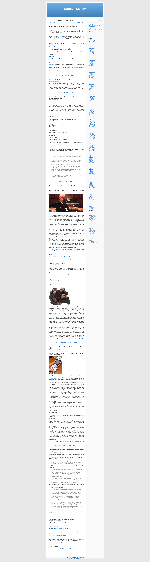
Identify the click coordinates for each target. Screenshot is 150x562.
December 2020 (92, 40)
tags (90, 30)
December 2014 (92, 59)
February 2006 (92, 174)
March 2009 (91, 134)
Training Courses (92, 31)
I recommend (91, 24)
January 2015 (91, 58)
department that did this (61, 499)
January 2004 (91, 201)
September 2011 (92, 101)
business (62, 144)
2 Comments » (72, 92)
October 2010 (91, 113)
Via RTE (50, 154)
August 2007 (91, 155)
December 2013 (92, 72)
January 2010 (91, 123)
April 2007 (91, 159)
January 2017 (91, 50)
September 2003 (92, 206)
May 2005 (91, 184)
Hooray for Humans (62, 535)
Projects (90, 27)
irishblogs (62, 75)
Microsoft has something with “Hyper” (64, 525)
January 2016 (91, 52)
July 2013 (91, 77)
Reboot (65, 30)
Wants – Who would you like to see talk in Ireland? (63, 26)
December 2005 (92, 176)
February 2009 (92, 135)
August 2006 (91, 168)
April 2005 (91, 185)
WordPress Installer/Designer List (95, 33)
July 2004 (91, 195)
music (67, 92)
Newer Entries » (80, 22)
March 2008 (91, 147)
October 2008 (91, 139)
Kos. (50, 62)
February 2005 (92, 187)
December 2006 (92, 163)
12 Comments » (73, 75)
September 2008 (92, 140)
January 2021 (91, 39)
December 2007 (92, 150)
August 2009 (91, 128)
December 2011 (92, 98)
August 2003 (91, 207)
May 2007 (91, 158)
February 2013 (92, 83)
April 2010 (91, 120)
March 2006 (91, 173)
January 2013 (91, 84)
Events (90, 218)
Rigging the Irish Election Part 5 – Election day (62, 185)
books (90, 214)
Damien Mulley (75, 8)
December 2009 (92, 124)
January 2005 (91, 188)
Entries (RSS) (70, 558)
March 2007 (91, 160)
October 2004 (91, 192)
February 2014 (92, 70)
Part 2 (50, 442)
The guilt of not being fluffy (57, 263)
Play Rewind (63, 542)
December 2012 (92, 85)
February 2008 (92, 148)
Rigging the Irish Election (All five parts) (57, 256)
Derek (50, 84)
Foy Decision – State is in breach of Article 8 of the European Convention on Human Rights (66, 150)
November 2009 (92, 125)
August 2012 (91, 89)
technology (67, 75)
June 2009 (91, 131)
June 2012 (91, 91)
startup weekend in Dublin (55, 530)
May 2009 (91, 132)
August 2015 (91, 54)
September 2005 (92, 180)
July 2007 (91, 156)
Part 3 (51, 250)
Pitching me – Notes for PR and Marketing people (95, 26)
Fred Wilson (51, 64)
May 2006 (91, 171)
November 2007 (92, 151)
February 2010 (92, 122)
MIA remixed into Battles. (59, 522)
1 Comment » (72, 548)
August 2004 (91, 194)
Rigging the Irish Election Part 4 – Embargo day (63, 279)
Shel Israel (57, 51)
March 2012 (91, 95)
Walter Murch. (52, 56)
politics (64, 259)
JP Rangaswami (57, 46)
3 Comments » (73, 514)
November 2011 (92, 99)
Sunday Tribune (92, 234)
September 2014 (92, 62)
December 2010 (92, 111)
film (89, 220)
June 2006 (91, 170)
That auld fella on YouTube (55, 537)
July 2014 (91, 64)
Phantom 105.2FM (73, 83)
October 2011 (91, 100)
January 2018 (91, 48)
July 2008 (91, 143)
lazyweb (90, 228)
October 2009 (91, 126)
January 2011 (91, 110)
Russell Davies (52, 58)
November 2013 (92, 73)
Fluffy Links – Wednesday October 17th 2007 (62, 519)
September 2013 (92, 75)
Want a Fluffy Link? (92, 32)
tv (89, 240)
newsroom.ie (91, 230)
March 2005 (91, 186)
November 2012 (92, 86)
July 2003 (91, 208)
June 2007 (91, 157)
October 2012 (91, 87)
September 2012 (92, 88)
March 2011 (91, 108)
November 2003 (92, 204)
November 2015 (92, 53)
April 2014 (91, 67)
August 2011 (91, 102)
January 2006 (91, 175)
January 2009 (91, 136)
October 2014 (91, 61)
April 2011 (91, 107)
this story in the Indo (60, 486)
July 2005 (91, 182)
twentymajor (91, 241)
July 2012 (91, 90)
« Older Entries (52, 22)
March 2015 (91, 55)
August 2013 (91, 76)
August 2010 (91, 115)
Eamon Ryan (91, 216)
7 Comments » (71, 181)
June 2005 (91, 183)
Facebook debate (52, 269)
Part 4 (55, 250)
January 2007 (91, 162)
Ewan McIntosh (62, 36)
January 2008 (91, 149)
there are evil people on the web (67, 455)
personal (90, 232)
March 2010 (91, 121)
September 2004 (92, 193)
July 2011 (91, 103)
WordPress (82, 557)
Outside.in (51, 44)
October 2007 (91, 152)
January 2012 (91, 97)
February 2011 (92, 109)
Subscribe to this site (93, 36)
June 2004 (91, 196)
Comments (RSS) (78, 558)
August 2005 (91, 181)
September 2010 (92, 114)
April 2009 (91, 133)
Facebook (91, 219)
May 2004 (91, 197)
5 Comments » (75, 342)
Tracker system (53, 378)
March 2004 (91, 199)
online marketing (92, 231)
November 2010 (92, 112)
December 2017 (92, 49)
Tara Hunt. (51, 41)
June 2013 (91, 78)
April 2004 (91, 198)
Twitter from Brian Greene (57, 83)
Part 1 (80, 249)
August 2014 (91, 63)
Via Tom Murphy (52, 528)
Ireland (90, 226)
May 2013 (91, 79)
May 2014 (91, 66)
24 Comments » (73, 144)
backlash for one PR (63, 528)
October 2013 (91, 74)
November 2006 (92, 164)
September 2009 (92, 127)
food (90, 222)
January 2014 (91, 71)
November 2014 (92, 60)
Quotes (90, 28)
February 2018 (92, 47)
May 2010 (91, 119)
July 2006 (91, 169)
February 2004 (92, 200)
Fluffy (62, 274)
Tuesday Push (92, 239)
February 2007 (92, 161)
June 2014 (91, 65)
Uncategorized (92, 242)
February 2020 (92, 41)
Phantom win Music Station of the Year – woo (62, 80)
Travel (90, 238)
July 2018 (91, 46)
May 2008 (91, 145)
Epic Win (90, 217)
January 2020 (91, 42)
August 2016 (91, 51)
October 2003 (91, 205)
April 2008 (91, 146)
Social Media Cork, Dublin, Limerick (95, 29)
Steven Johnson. (52, 43)
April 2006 (91, 172)
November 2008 (92, 138)
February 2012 (92, 96)
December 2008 (92, 137)
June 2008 (91, 144)
